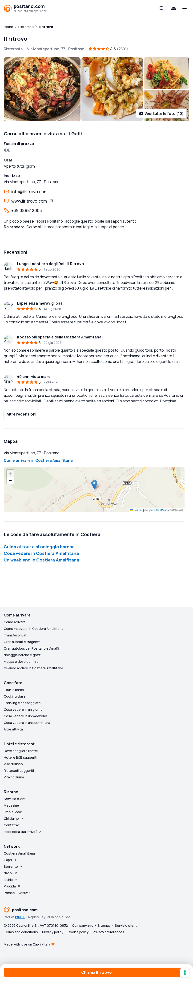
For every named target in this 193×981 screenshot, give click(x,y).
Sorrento (11, 866)
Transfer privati (15, 635)
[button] (94, 485)
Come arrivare (15, 622)
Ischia (8, 879)
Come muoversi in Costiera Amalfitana (33, 628)
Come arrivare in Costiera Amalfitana (38, 460)
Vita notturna (14, 777)
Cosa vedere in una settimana (27, 722)
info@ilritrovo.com (29, 191)
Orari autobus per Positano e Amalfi (31, 648)
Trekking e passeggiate (22, 703)
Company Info (82, 925)
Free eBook (13, 812)
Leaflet (137, 510)
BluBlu (20, 917)
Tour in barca (14, 689)
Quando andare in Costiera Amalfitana (33, 668)
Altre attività (13, 729)
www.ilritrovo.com (29, 201)
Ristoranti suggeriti (19, 770)
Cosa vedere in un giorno (23, 709)
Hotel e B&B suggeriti (20, 757)
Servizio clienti (15, 799)
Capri (8, 860)
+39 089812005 (26, 210)
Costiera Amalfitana (19, 853)
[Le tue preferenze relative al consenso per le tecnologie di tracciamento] (184, 972)
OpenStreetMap (157, 510)
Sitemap (104, 925)
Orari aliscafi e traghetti (22, 642)
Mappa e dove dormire (21, 661)
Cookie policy (78, 932)
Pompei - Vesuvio (17, 893)
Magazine (11, 805)
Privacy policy (52, 932)
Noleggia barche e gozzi (22, 655)
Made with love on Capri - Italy (27, 944)
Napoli (8, 873)
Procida (10, 886)
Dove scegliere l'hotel (21, 751)
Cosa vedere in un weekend (25, 716)
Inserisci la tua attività (20, 831)
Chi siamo (11, 818)
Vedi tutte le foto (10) (164, 113)
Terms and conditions (21, 932)
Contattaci (12, 825)
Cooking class (15, 696)
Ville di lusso (13, 764)
